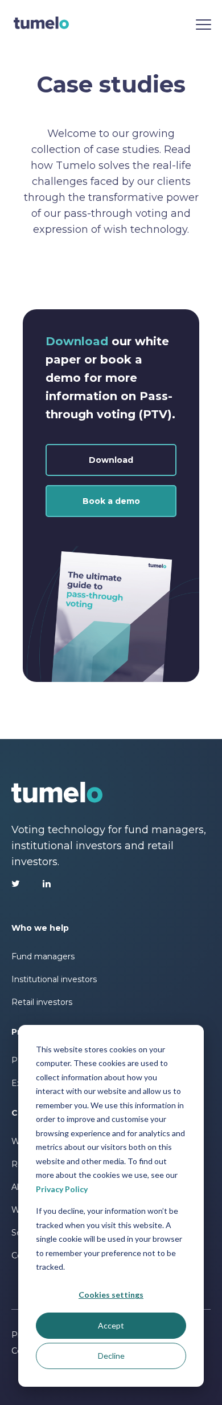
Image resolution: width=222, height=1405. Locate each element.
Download (111, 460)
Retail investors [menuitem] (41, 1002)
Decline (111, 1355)
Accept (111, 1325)
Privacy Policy (62, 1189)
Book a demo (111, 501)
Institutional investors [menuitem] (54, 979)
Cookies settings (111, 1294)
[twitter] (15, 883)
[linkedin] (47, 883)
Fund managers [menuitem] (43, 956)
